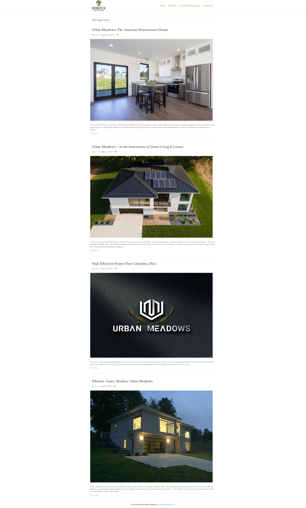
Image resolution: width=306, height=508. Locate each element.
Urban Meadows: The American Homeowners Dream (130, 30)
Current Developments (189, 5)
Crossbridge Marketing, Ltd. (166, 504)
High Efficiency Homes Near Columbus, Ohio (124, 263)
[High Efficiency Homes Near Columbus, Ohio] (151, 315)
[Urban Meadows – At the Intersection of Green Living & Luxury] (151, 197)
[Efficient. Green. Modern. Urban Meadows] (151, 436)
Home (163, 5)
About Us (172, 5)
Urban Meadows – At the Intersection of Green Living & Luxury (137, 146)
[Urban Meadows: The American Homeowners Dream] (151, 80)
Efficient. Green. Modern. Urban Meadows (122, 381)
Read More (94, 133)
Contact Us (207, 5)
